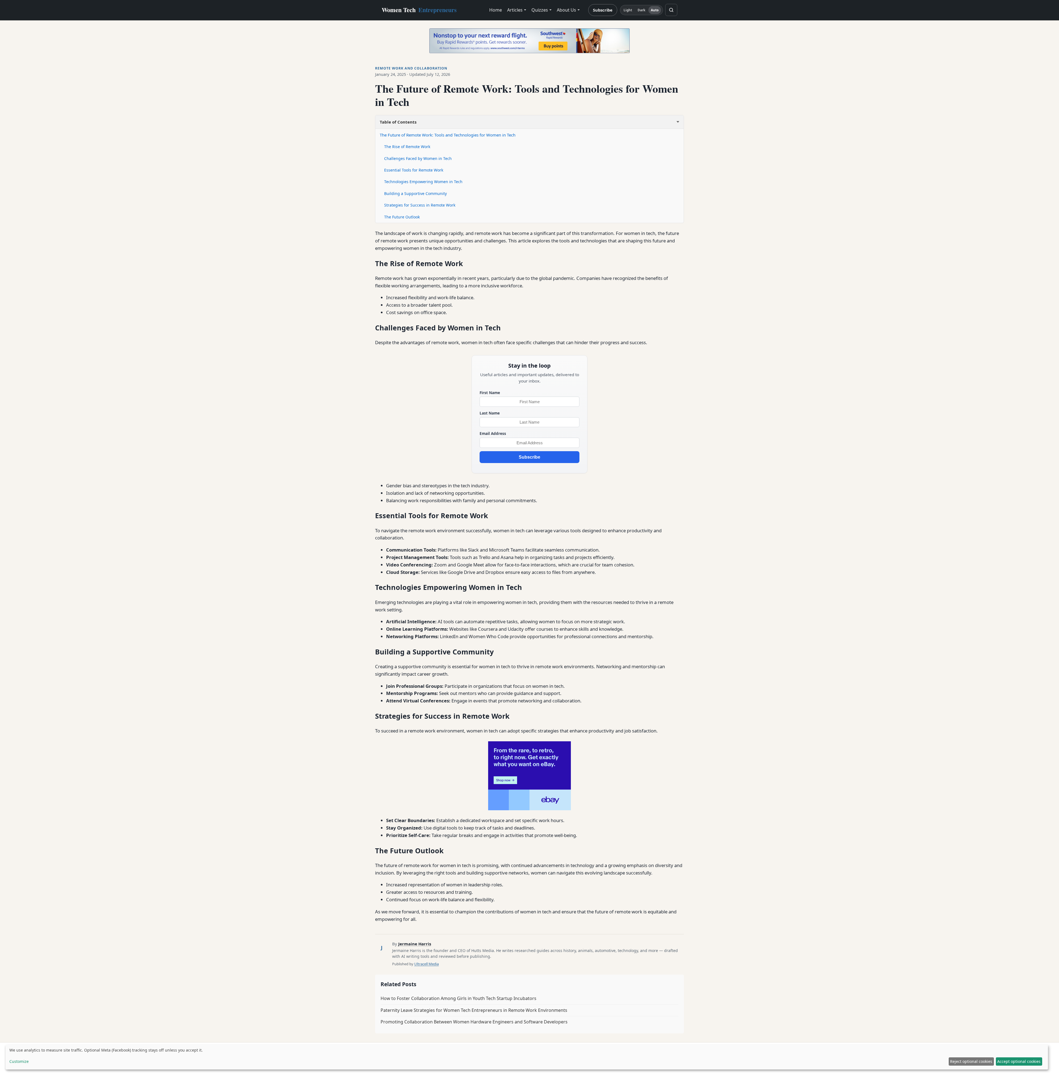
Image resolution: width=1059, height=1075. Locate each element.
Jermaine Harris (414, 943)
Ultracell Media (426, 963)
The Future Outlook (402, 217)
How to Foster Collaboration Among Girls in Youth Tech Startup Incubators (458, 998)
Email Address (493, 433)
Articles (515, 10)
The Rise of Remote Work (407, 146)
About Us (566, 10)
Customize (19, 1061)
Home (495, 10)
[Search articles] (671, 10)
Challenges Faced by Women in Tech (418, 158)
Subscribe (603, 10)
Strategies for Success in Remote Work (419, 205)
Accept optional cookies (1019, 1061)
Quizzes (539, 10)
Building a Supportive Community (415, 193)
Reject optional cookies (971, 1061)
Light (628, 10)
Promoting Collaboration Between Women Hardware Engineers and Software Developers (474, 1022)
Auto (655, 10)
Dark (641, 10)
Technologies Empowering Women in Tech (423, 181)
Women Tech (419, 9)
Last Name (490, 413)
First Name (490, 392)
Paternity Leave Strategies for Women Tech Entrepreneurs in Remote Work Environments (474, 1010)
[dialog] (527, 1057)
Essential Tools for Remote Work (413, 170)
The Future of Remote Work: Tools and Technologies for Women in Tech (447, 135)
